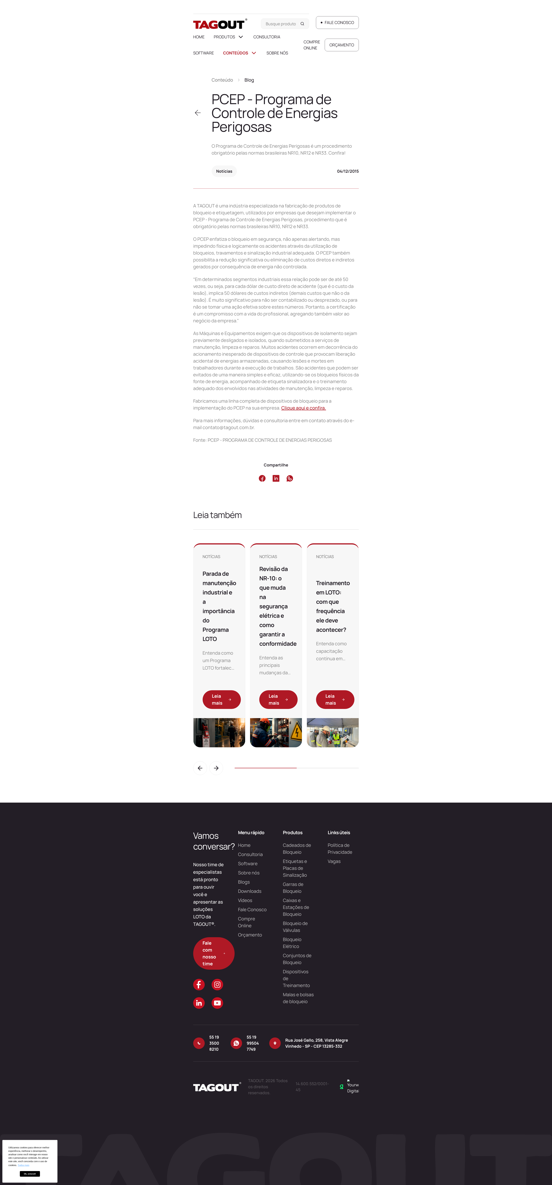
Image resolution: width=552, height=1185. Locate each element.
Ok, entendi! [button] (30, 1174)
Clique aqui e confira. (303, 408)
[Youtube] (217, 1003)
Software (203, 53)
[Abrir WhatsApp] (544, 1177)
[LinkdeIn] (199, 1003)
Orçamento (250, 935)
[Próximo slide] (216, 768)
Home (199, 37)
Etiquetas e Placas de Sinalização (295, 868)
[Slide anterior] (200, 768)
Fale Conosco (252, 909)
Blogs (244, 882)
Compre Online (312, 45)
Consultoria (266, 37)
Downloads (249, 891)
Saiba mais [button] (23, 1165)
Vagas (334, 861)
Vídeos (245, 900)
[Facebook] (199, 984)
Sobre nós (277, 53)
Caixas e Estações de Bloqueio (296, 907)
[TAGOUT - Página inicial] (220, 24)
